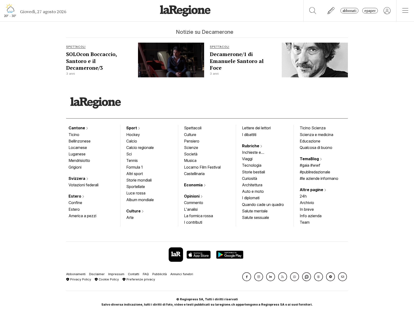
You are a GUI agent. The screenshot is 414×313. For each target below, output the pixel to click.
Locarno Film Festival (202, 167)
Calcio (131, 141)
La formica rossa (198, 215)
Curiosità (249, 178)
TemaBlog (310, 158)
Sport (132, 127)
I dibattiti (249, 134)
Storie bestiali (253, 172)
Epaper (370, 10)
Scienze (191, 147)
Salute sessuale (255, 217)
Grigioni (75, 167)
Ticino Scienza (313, 127)
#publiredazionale (315, 172)
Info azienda (311, 215)
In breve (307, 209)
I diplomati (250, 197)
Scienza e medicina (316, 134)
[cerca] (313, 10)
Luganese (77, 154)
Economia (194, 184)
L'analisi (191, 209)
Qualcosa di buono (316, 147)
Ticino (74, 134)
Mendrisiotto (79, 160)
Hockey (133, 134)
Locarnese (78, 147)
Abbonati (349, 10)
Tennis (132, 160)
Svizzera (77, 178)
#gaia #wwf (310, 165)
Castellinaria (194, 173)
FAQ (146, 274)
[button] (246, 276)
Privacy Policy (80, 279)
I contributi (193, 222)
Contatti (133, 274)
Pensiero (191, 141)
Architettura (252, 184)
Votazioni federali (83, 184)
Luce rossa (135, 193)
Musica (190, 160)
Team (305, 222)
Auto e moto (253, 191)
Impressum (116, 274)
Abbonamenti (76, 274)
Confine (75, 202)
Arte (130, 217)
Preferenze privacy (140, 279)
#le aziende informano (319, 178)
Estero (75, 196)
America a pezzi (82, 215)
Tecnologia (251, 165)
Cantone (77, 127)
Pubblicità (159, 274)
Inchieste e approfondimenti (256, 153)
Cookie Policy (108, 279)
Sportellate (135, 186)
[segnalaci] (331, 10)
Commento (193, 202)
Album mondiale (140, 199)
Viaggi (247, 158)
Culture (134, 211)
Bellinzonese (80, 141)
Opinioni (192, 196)
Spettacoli (192, 127)
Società (190, 154)
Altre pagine (312, 189)
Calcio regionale (140, 147)
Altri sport (134, 173)
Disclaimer (97, 274)
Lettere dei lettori (256, 127)
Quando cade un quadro (263, 204)
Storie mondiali (139, 180)
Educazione (310, 141)
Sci (129, 154)
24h (303, 196)
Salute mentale (255, 211)
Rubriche (251, 145)
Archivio (307, 202)
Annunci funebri (181, 274)
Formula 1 (134, 167)
